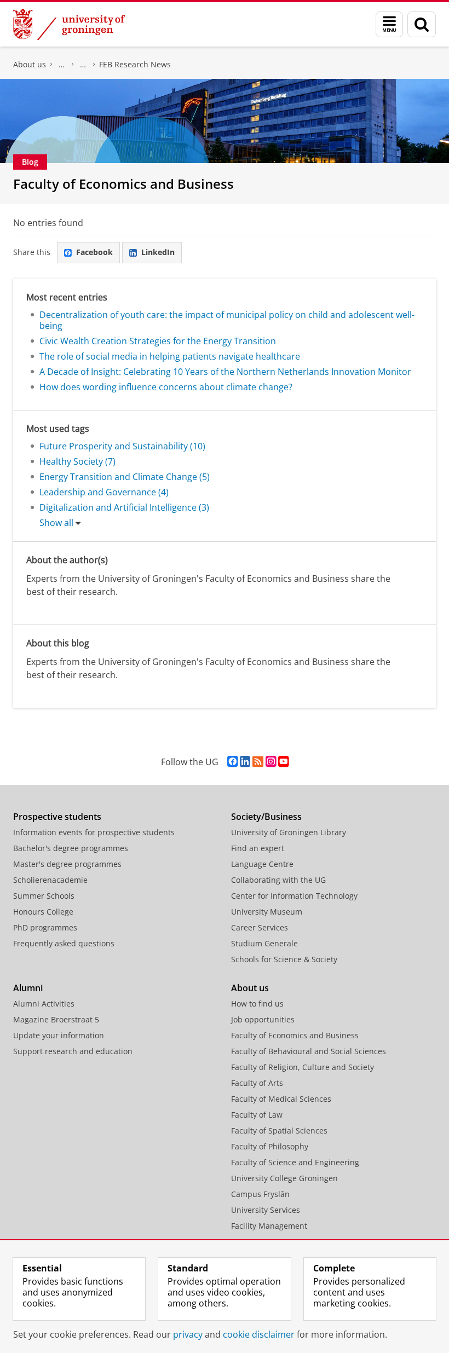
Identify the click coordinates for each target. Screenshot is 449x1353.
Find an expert (257, 848)
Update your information (58, 1035)
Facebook (94, 252)
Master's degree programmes (67, 864)
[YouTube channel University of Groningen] (283, 761)
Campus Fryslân (260, 1194)
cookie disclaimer (259, 1334)
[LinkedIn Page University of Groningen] (245, 761)
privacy (188, 1334)
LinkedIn (158, 252)
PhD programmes (45, 927)
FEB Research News (135, 64)
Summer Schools (43, 896)
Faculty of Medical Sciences (281, 1099)
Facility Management (269, 1226)
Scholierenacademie (50, 880)
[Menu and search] (389, 24)
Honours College (43, 911)
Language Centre (262, 864)
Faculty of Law (257, 1114)
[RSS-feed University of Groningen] (257, 761)
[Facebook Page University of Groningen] (232, 761)
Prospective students (57, 816)
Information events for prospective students (94, 832)
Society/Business (266, 816)
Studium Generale (264, 943)
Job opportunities (263, 1019)
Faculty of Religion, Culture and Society (302, 1067)
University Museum (266, 911)
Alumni (28, 987)
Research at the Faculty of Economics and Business (83, 64)
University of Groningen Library (288, 832)
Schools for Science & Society (284, 959)
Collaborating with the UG (278, 880)
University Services (265, 1210)
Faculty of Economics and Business (61, 64)
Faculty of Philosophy (269, 1146)
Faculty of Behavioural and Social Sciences (308, 1051)
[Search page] (422, 24)
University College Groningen (284, 1178)
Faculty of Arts (257, 1083)
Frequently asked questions (63, 943)
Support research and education (73, 1051)
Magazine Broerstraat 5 (56, 1019)
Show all (56, 522)
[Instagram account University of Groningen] (271, 761)
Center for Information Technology (294, 896)
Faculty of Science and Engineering (295, 1162)
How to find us (257, 1003)
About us (29, 64)
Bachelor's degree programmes (70, 848)
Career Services (259, 927)
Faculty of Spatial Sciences (279, 1130)
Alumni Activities (43, 1003)
